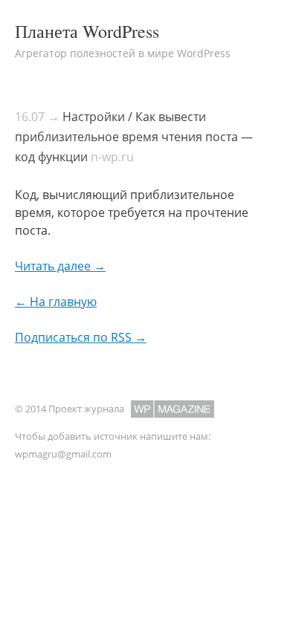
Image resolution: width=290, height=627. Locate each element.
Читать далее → (60, 266)
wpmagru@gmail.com (63, 454)
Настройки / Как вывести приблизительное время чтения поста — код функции (134, 136)
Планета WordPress (87, 31)
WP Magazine (172, 409)
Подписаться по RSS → (80, 337)
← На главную (56, 301)
